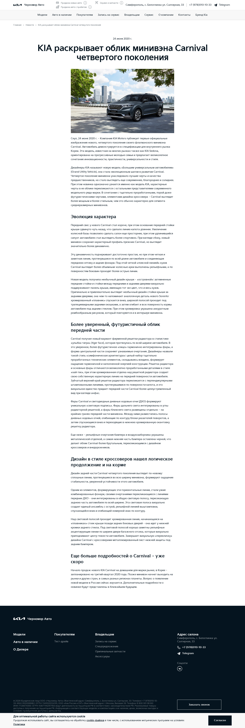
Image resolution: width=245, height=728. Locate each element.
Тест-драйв (61, 641)
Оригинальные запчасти (110, 651)
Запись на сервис (108, 15)
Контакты (184, 15)
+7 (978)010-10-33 (200, 5)
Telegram (224, 5)
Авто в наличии (62, 15)
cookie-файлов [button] (95, 720)
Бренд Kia (202, 15)
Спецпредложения (106, 646)
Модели (42, 15)
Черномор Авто (34, 5)
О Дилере (20, 649)
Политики (19, 724)
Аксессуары (102, 656)
